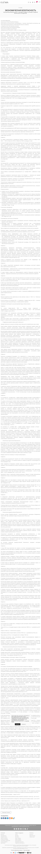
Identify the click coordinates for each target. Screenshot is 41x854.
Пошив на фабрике (4, 841)
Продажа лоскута (4, 836)
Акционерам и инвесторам (5, 840)
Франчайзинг (3, 842)
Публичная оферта (26, 850)
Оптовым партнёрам (4, 839)
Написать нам (32, 836)
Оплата (16, 834)
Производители (3, 835)
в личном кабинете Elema (24, 825)
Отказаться (24, 724)
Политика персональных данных (17, 850)
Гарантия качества (4, 838)
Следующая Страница (6, 812)
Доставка (17, 835)
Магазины (31, 834)
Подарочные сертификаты (19, 842)
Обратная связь (32, 835)
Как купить (17, 836)
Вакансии (2, 834)
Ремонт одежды (18, 838)
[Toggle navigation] (39, 2)
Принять (17, 724)
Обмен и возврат (18, 839)
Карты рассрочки (18, 840)
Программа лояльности (19, 841)
